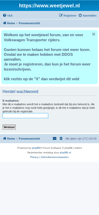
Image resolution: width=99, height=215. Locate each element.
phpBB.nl (65, 152)
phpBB (36, 147)
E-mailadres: (11, 100)
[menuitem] (7, 15)
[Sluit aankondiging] (93, 34)
